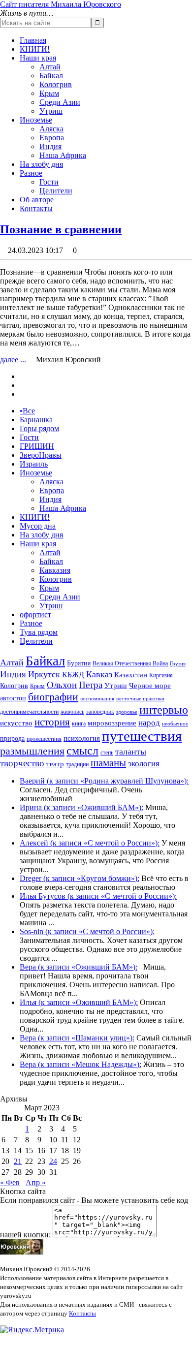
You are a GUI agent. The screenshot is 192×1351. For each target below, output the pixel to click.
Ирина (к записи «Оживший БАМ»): (81, 807)
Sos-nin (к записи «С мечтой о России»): (87, 931)
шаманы (108, 762)
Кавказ (99, 674)
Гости (49, 182)
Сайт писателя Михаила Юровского (60, 4)
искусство (16, 723)
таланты (130, 751)
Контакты (36, 208)
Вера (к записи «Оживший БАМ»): (78, 967)
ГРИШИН (37, 446)
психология (82, 738)
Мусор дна (38, 526)
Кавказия (54, 570)
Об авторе (37, 199)
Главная (33, 40)
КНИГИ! (35, 49)
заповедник (100, 711)
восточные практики (140, 698)
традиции (77, 764)
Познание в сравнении (61, 229)
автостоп (13, 698)
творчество (22, 763)
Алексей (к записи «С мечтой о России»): (90, 843)
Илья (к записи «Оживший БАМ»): (79, 1002)
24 (53, 1161)
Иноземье (36, 120)
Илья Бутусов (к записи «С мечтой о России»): (98, 896)
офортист (35, 614)
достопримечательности (29, 711)
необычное (175, 723)
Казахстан (130, 675)
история (52, 722)
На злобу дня (41, 164)
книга (79, 723)
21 (18, 1161)
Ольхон (62, 685)
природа (12, 738)
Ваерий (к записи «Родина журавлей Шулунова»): (104, 781)
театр (55, 764)
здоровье (126, 712)
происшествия (44, 738)
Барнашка (36, 419)
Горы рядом (39, 428)
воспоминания (97, 698)
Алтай (50, 67)
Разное (31, 173)
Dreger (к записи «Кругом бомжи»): (79, 878)
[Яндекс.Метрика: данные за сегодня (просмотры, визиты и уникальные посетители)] (32, 1329)
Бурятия (79, 663)
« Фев (10, 1182)
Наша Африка (62, 155)
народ (149, 722)
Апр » (36, 1182)
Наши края (38, 58)
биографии (53, 697)
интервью (163, 709)
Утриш (51, 111)
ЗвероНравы (41, 455)
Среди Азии (59, 102)
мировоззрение (112, 723)
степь (106, 752)
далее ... (13, 359)
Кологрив (55, 84)
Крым (49, 93)
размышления (32, 751)
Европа (51, 137)
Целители (55, 191)
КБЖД (73, 674)
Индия (50, 146)
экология (144, 763)
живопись (72, 711)
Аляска (51, 129)
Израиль (34, 464)
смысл (82, 750)
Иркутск (44, 674)
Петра (90, 685)
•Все (27, 411)
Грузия (178, 663)
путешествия (142, 736)
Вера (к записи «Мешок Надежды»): (80, 1064)
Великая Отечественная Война (130, 663)
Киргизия (161, 675)
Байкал (51, 75)
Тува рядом (39, 632)
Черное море (150, 686)
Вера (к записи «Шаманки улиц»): (77, 1038)
